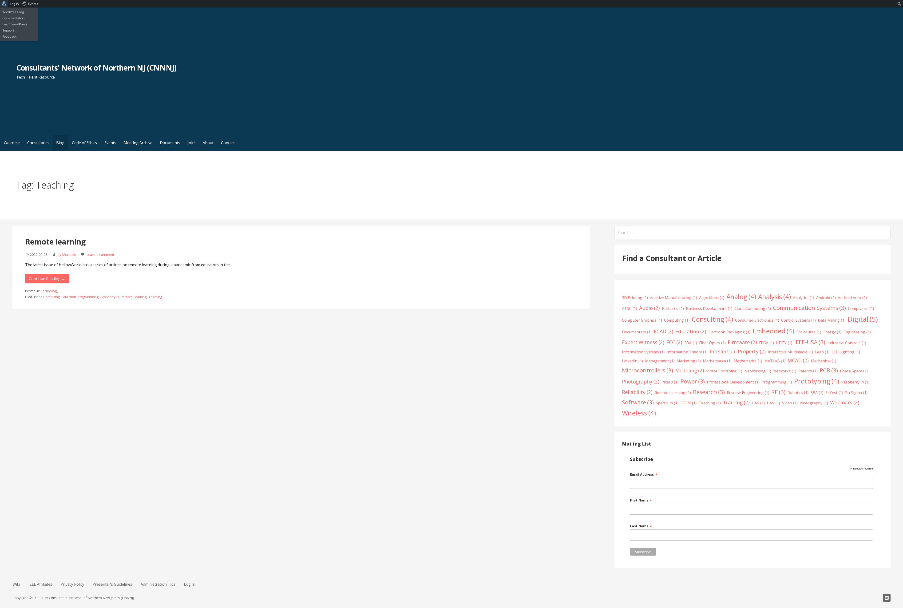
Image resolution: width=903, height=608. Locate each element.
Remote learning (55, 242)
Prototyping (816, 381)
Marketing (689, 360)
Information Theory (687, 352)
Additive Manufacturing (673, 297)
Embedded (773, 331)
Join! (191, 142)
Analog (741, 296)
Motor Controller (724, 371)
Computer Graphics (642, 320)
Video (790, 403)
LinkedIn (632, 360)
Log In (189, 584)
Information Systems (643, 352)
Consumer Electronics (757, 320)
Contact (228, 142)
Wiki (16, 584)
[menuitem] (4, 4)
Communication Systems (809, 308)
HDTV (784, 342)
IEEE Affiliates (40, 584)
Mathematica (717, 360)
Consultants (38, 142)
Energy (832, 332)
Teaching (155, 297)
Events (110, 142)
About (208, 142)
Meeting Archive (138, 142)
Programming (88, 297)
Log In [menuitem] (14, 4)
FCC (674, 342)
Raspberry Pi (109, 297)
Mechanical (823, 360)
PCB (829, 370)
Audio (649, 308)
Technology (49, 291)
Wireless (639, 413)
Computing (51, 297)
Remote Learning (134, 297)
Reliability (637, 392)
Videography (814, 403)
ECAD (663, 331)
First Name (641, 500)
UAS (758, 403)
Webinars (844, 402)
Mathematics (748, 360)
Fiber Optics (712, 342)
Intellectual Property (738, 351)
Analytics (803, 297)
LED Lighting (846, 352)
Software (638, 402)
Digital (863, 319)
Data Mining (831, 320)
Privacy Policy (72, 584)
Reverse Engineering (748, 392)
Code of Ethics (84, 142)
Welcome (12, 142)
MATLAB (774, 360)
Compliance (861, 308)
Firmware (742, 342)
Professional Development (733, 382)
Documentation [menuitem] (13, 18)
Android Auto (852, 297)
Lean (822, 352)
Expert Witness (643, 342)
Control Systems (798, 320)
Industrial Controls (846, 342)
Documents (170, 142)
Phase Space (854, 371)
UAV (773, 403)
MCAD (798, 360)
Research (709, 392)
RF (778, 392)
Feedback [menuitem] (9, 36)
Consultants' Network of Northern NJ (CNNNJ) (96, 68)
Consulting (712, 319)
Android (826, 297)
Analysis (774, 296)
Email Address (644, 474)
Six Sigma (856, 392)
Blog (60, 142)
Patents (808, 371)
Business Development (709, 308)
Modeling (689, 370)
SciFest (834, 392)
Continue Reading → (47, 278)
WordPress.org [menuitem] (13, 12)
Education (69, 297)
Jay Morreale (66, 254)
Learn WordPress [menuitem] (14, 24)
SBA (817, 392)
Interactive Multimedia (790, 352)
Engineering (857, 332)
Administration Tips (158, 584)
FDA (690, 342)
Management (659, 360)
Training (736, 402)
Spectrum (667, 403)
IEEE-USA (809, 342)
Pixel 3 (669, 382)
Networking (757, 371)
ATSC (629, 308)
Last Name (641, 526)
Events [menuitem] (33, 4)
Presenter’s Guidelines (112, 584)
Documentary (637, 332)
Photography (640, 381)
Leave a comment (100, 254)
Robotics (798, 392)
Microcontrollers (647, 370)
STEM (689, 403)
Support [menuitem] (8, 30)
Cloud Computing (752, 308)
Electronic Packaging (729, 332)
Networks (784, 371)
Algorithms (711, 297)
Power (693, 381)
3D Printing (635, 297)
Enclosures (808, 332)
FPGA (766, 342)
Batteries (673, 308)
